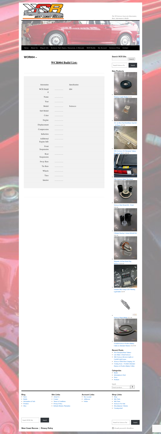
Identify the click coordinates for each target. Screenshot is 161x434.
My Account (102, 48)
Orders (86, 401)
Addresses (87, 399)
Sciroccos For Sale (119, 404)
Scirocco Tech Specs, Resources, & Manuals (67, 48)
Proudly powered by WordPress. (124, 428)
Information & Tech (120, 375)
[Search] (132, 387)
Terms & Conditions (60, 401)
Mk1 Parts (117, 399)
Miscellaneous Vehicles (121, 406)
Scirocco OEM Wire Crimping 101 (124, 361)
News (115, 377)
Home (26, 48)
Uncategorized (118, 408)
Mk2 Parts (117, 401)
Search (133, 65)
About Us (34, 48)
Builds (116, 373)
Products (116, 379)
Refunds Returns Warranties (62, 406)
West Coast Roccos (30, 428)
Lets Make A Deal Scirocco (122, 355)
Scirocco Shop (114, 48)
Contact (125, 48)
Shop (115, 397)
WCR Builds (91, 48)
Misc (24, 406)
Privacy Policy (58, 404)
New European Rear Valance (122, 352)
